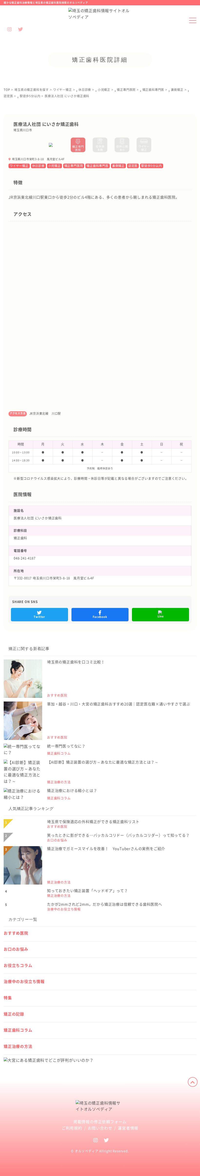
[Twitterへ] (106, 1140)
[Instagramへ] (95, 1140)
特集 (8, 998)
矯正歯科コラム (18, 1030)
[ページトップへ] (193, 1082)
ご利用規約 (72, 1128)
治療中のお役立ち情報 (24, 981)
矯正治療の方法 (18, 1046)
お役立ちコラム (18, 965)
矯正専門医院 (73, 165)
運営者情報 (128, 1128)
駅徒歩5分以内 (151, 165)
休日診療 (38, 165)
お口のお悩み (16, 949)
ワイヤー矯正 (19, 165)
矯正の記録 (14, 1014)
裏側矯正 (118, 165)
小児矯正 (54, 165)
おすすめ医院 (16, 933)
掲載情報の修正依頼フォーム (100, 1122)
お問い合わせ (100, 1128)
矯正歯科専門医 (98, 165)
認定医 (133, 165)
